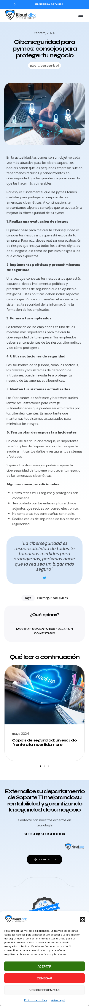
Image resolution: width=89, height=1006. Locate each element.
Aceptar (45, 966)
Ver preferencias (44, 990)
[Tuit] (44, 578)
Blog (33, 65)
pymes (63, 598)
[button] (82, 919)
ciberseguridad (47, 598)
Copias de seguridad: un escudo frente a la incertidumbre (44, 742)
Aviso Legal (58, 1000)
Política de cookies (35, 1000)
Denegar (44, 978)
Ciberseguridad (48, 65)
